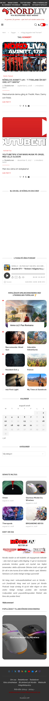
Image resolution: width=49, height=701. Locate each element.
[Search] (35, 24)
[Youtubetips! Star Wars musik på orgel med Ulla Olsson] (24, 131)
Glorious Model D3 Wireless (34, 499)
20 (24, 425)
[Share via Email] (28, 106)
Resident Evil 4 (12, 370)
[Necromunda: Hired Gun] (15, 337)
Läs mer (5, 102)
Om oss (3, 3)
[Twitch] (40, 671)
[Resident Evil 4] (15, 360)
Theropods (7, 523)
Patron (30, 370)
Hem (4, 32)
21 (31, 425)
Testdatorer (25, 3)
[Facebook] (12, 671)
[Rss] (22, 671)
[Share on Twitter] (26, 106)
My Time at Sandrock (37, 390)
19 (18, 425)
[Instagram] (9, 671)
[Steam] (36, 671)
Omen (5, 498)
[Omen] (12, 488)
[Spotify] (25, 671)
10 (6, 421)
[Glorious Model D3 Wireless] (36, 488)
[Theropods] (12, 513)
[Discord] (19, 671)
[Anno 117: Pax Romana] (26, 313)
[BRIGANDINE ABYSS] (36, 513)
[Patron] (37, 360)
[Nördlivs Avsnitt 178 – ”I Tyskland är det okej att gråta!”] (24, 57)
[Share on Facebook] (23, 106)
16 (43, 421)
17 (6, 425)
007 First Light (11, 390)
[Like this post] (20, 106)
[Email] (33, 671)
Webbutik (26, 5)
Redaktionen (13, 3)
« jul (4, 438)
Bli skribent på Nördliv (11, 5)
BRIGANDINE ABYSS (34, 523)
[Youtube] (29, 671)
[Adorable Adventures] (37, 337)
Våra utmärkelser (40, 3)
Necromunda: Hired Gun (14, 348)
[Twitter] (15, 671)
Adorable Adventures (32, 348)
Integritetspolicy (39, 5)
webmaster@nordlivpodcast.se (24, 692)
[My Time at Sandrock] (37, 380)
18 (12, 425)
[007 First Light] (15, 380)
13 (25, 421)
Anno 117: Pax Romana (21, 325)
